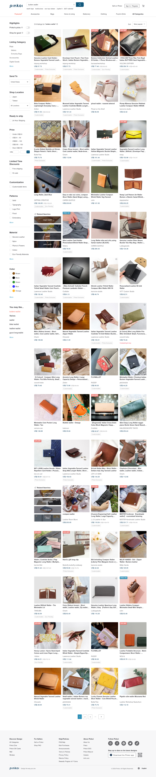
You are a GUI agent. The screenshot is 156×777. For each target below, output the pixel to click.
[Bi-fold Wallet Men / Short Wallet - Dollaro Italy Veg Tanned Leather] (104, 453)
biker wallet (14, 324)
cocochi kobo (124, 337)
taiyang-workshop (40, 63)
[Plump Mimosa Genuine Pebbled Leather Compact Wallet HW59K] (133, 88)
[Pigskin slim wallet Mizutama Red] (133, 681)
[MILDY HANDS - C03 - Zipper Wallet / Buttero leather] (133, 544)
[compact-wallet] (76, 498)
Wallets (12, 315)
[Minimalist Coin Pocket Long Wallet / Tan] (47, 407)
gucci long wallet (16, 332)
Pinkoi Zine (13, 745)
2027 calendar (68, 9)
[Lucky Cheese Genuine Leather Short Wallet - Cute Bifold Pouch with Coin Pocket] (104, 681)
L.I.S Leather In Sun (98, 519)
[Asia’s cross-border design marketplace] (15, 5)
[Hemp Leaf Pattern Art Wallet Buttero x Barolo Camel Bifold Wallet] (133, 179)
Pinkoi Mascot (88, 752)
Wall (10, 752)
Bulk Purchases (64, 745)
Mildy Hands (124, 565)
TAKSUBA (37, 610)
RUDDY (94, 382)
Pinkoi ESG (87, 748)
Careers (86, 755)
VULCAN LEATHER (127, 63)
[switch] (19, 27)
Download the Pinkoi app (123, 755)
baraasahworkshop (98, 63)
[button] (28, 151)
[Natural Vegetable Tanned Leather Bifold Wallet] (47, 681)
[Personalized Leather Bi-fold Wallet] (133, 270)
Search (80, 4)
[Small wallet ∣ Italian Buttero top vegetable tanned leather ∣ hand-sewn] (76, 681)
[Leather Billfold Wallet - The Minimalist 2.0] (47, 590)
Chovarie (66, 337)
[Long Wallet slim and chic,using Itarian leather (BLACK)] (104, 225)
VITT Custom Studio (127, 291)
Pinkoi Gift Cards (15, 748)
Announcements (64, 748)
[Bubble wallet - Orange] (76, 407)
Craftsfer (66, 291)
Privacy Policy (63, 755)
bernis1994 (38, 565)
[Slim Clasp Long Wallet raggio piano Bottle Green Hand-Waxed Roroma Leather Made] (133, 407)
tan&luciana (39, 9)
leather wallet (14, 328)
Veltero (65, 246)
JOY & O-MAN (96, 474)
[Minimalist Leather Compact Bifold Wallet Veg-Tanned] (104, 179)
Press (85, 745)
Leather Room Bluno (70, 519)
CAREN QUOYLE (69, 200)
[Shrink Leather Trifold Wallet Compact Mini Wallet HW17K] (104, 270)
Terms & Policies (64, 752)
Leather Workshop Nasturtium (130, 702)
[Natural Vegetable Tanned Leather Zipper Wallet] (76, 316)
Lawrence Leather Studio (72, 109)
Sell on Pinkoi (117, 6)
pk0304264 (124, 382)
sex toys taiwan (50, 9)
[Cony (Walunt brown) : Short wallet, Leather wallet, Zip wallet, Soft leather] (76, 590)
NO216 (122, 656)
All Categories (14, 742)
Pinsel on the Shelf (98, 109)
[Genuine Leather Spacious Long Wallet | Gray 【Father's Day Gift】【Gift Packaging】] (104, 590)
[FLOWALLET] (104, 361)
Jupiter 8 (59, 9)
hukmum (66, 428)
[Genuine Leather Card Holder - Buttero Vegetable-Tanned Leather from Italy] (47, 42)
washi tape (30, 9)
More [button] (11, 66)
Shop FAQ (37, 745)
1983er (36, 656)
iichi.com (86, 758)
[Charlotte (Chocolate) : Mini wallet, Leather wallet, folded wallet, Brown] (133, 453)
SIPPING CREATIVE (41, 200)
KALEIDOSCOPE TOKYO (129, 428)
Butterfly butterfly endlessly (72, 565)
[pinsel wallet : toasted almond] (104, 88)
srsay (122, 154)
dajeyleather (124, 200)
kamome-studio (125, 109)
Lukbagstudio (124, 246)
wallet (11, 320)
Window (12, 755)
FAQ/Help (62, 742)
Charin (65, 154)
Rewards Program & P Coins (68, 761)
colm (93, 200)
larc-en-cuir (38, 474)
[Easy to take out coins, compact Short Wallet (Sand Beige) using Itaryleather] (76, 179)
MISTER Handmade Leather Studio (132, 519)
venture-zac (38, 428)
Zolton (36, 109)
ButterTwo (37, 154)
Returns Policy (64, 758)
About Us (86, 742)
